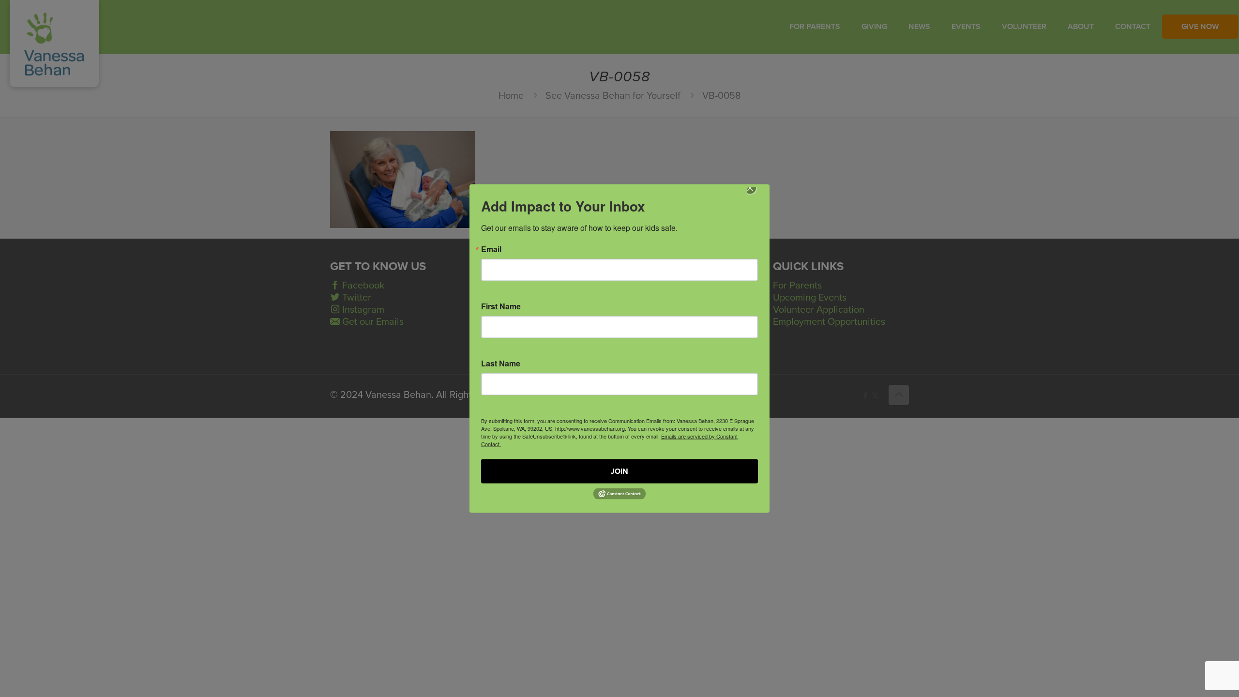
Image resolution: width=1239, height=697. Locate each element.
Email (491, 249)
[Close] (757, 195)
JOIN (619, 471)
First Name (501, 306)
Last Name (500, 363)
